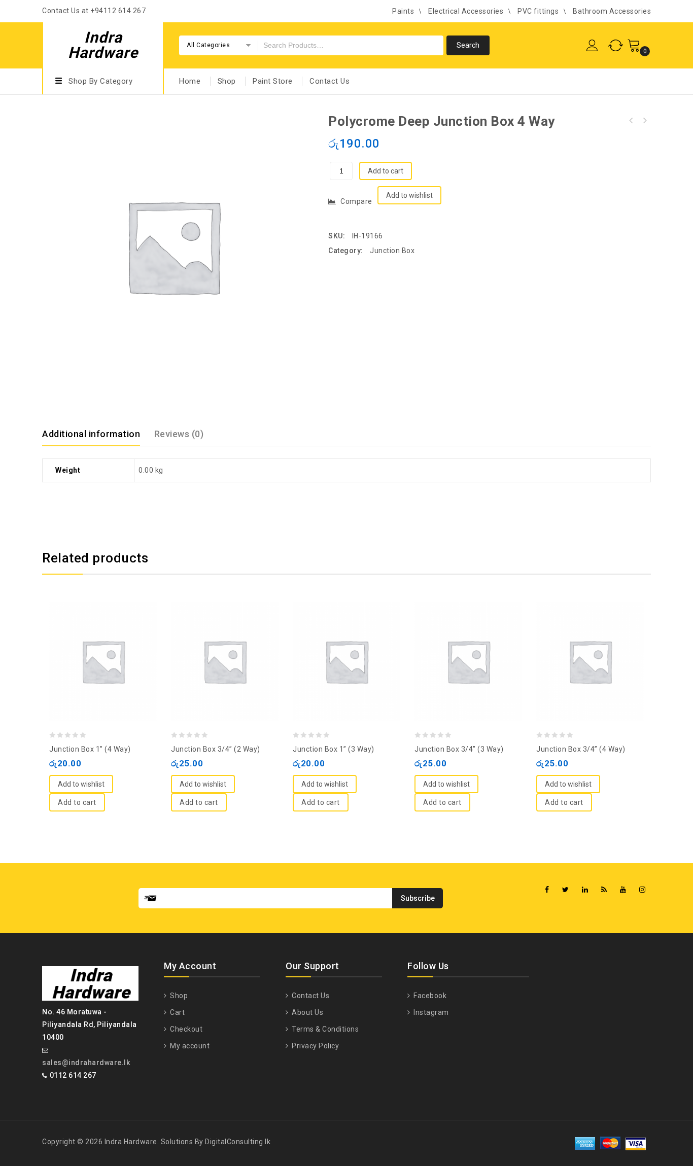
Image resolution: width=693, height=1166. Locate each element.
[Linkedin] (585, 889)
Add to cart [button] (77, 802)
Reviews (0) (179, 434)
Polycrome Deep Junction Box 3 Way (644, 120)
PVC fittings (538, 11)
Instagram (430, 1012)
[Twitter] (565, 889)
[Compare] (93, 636)
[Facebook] (547, 889)
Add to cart (385, 171)
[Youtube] (623, 889)
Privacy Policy (314, 1046)
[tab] (97, 434)
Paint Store (273, 81)
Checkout (185, 1029)
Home (189, 81)
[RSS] (604, 889)
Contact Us (329, 81)
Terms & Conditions (324, 1029)
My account (189, 1046)
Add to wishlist (409, 195)
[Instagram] (642, 889)
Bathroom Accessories (612, 11)
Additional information (91, 434)
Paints (403, 11)
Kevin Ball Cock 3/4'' (631, 120)
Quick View (113, 636)
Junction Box (392, 250)
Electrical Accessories (465, 11)
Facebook (429, 996)
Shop (227, 81)
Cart (176, 1012)
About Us (306, 1012)
